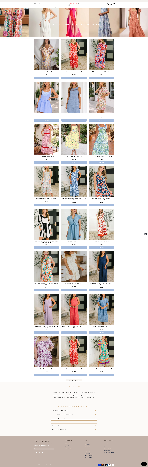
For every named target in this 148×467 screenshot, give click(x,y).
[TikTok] (42, 452)
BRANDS (79, 7)
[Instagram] (36, 452)
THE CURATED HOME (87, 7)
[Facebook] (34, 452)
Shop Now (46, 120)
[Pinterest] (39, 452)
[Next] (81, 380)
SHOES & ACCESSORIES (107, 7)
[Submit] (52, 448)
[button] (145, 234)
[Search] (108, 4)
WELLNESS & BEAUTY (70, 7)
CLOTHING (97, 7)
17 (78, 380)
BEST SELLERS (50, 7)
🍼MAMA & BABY (59, 7)
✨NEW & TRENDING (40, 7)
